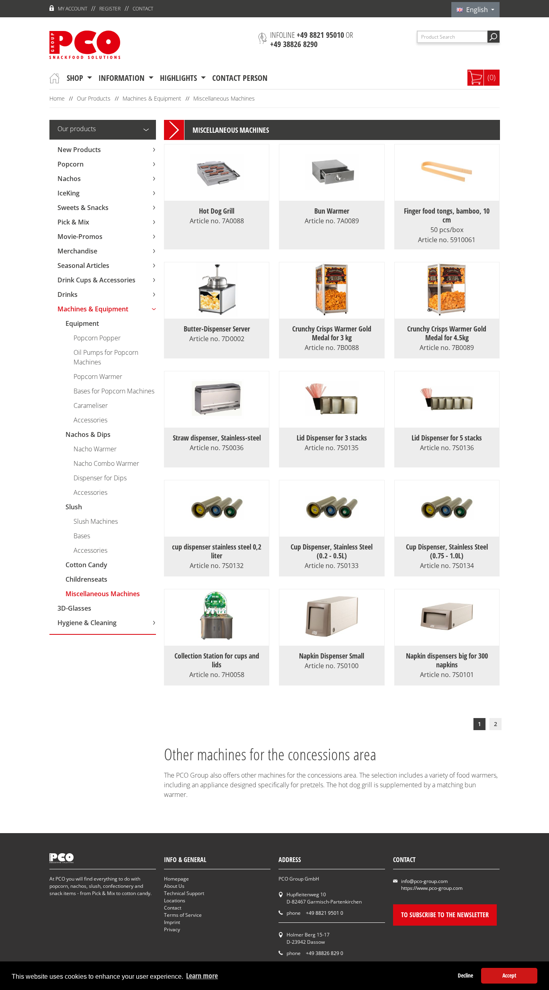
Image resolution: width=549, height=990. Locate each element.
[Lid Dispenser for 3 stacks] (332, 423)
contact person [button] (240, 77)
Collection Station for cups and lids (216, 660)
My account (72, 8)
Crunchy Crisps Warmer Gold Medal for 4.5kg (446, 333)
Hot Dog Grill (216, 211)
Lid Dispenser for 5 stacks (447, 438)
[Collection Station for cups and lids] (217, 641)
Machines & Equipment (152, 98)
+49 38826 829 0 (324, 953)
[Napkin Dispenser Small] (332, 641)
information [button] (122, 77)
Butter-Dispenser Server (217, 328)
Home (57, 98)
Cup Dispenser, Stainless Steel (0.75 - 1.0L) (447, 551)
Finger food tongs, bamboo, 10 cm (447, 220)
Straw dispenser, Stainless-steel (217, 438)
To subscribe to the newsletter (445, 914)
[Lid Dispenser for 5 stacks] (447, 423)
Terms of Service (183, 915)
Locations (174, 900)
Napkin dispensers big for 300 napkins (447, 660)
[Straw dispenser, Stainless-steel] (217, 423)
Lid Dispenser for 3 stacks (332, 438)
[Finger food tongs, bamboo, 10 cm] (447, 196)
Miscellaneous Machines (224, 98)
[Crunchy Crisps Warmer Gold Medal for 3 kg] (332, 314)
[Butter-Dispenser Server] (217, 314)
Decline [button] (465, 975)
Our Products (94, 98)
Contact (143, 8)
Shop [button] (76, 77)
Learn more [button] (202, 975)
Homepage (176, 878)
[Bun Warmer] (332, 196)
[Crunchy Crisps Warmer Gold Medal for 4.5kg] (447, 314)
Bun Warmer (331, 211)
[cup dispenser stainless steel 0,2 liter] (217, 532)
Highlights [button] (179, 77)
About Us (174, 886)
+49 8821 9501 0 (324, 913)
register (110, 8)
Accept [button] (509, 975)
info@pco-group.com (424, 881)
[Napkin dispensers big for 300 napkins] (447, 641)
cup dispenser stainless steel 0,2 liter (216, 551)
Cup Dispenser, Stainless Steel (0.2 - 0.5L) (332, 551)
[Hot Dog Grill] (217, 196)
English (476, 9)
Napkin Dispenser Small (331, 656)
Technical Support (184, 893)
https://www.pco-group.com (432, 888)
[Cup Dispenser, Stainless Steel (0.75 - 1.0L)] (447, 532)
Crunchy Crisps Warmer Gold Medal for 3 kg (331, 333)
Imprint (172, 922)
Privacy (172, 929)
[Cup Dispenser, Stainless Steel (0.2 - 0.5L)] (332, 532)
